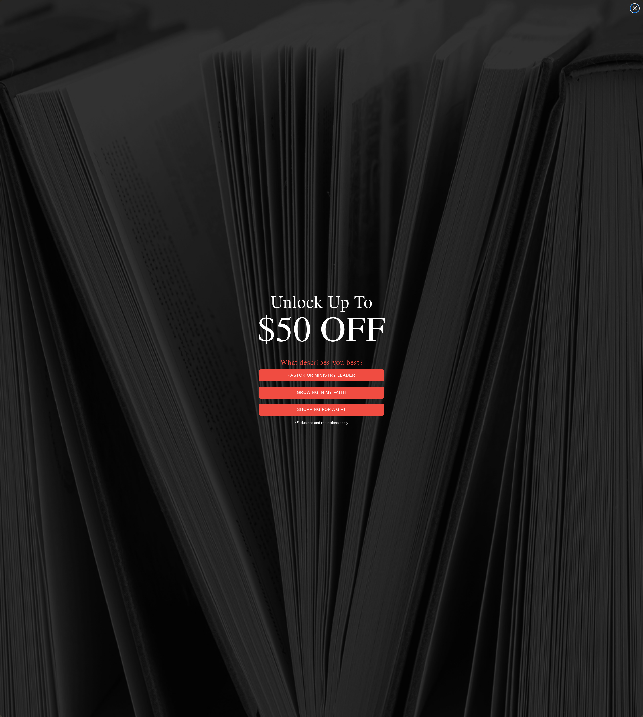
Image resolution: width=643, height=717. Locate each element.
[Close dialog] (634, 8)
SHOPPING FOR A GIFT (321, 409)
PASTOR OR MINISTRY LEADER (321, 375)
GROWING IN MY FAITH (321, 392)
